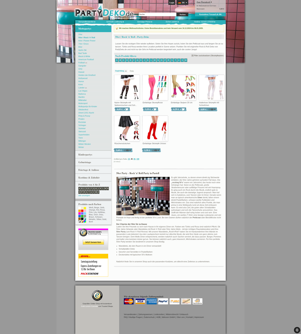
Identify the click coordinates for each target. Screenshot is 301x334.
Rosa (102, 210)
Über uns (181, 317)
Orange (92, 210)
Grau (101, 215)
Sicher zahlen (171, 22)
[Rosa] (85, 211)
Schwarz (98, 217)
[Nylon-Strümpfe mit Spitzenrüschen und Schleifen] (127, 87)
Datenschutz (149, 317)
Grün (96, 215)
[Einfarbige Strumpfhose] (155, 87)
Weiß (91, 207)
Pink (91, 212)
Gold (104, 219)
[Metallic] (85, 219)
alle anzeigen (84, 195)
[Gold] (82, 222)
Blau (91, 215)
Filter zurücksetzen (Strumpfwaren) (209, 56)
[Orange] (79, 211)
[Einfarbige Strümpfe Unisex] (155, 128)
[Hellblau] (85, 214)
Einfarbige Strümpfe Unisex (154, 143)
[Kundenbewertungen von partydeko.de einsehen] (93, 230)
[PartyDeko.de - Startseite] (104, 11)
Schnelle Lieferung (114, 22)
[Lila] (82, 214)
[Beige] (82, 208)
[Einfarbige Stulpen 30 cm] (183, 87)
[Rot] (82, 211)
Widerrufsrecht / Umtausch (177, 314)
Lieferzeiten (159, 314)
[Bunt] (85, 222)
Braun (91, 217)
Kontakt (189, 317)
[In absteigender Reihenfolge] (126, 71)
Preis (132, 71)
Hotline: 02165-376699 (204, 22)
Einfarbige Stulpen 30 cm (181, 103)
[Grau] (85, 216)
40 (132, 159)
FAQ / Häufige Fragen (133, 317)
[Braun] (79, 219)
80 (134, 159)
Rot (97, 210)
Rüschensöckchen (122, 143)
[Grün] (82, 216)
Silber (98, 219)
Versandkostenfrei (86, 22)
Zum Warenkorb (203, 2)
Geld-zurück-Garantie (89, 306)
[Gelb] (85, 208)
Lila (95, 212)
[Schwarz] (82, 219)
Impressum (199, 317)
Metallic (92, 219)
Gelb (102, 207)
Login (171, 2)
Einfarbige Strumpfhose (153, 103)
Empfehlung (119, 71)
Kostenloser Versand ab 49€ (210, 14)
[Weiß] (79, 208)
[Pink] (79, 214)
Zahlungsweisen (145, 314)
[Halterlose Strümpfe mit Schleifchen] (211, 87)
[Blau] (79, 216)
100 (137, 159)
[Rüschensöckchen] (127, 128)
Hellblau (101, 212)
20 (129, 159)
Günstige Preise (144, 22)
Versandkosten (130, 314)
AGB (158, 317)
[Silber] (79, 222)
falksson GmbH (168, 317)
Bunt (91, 222)
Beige (96, 207)
